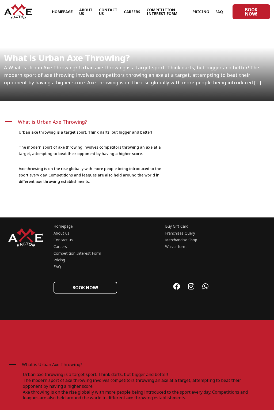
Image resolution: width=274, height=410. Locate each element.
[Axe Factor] (28, 11)
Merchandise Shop (181, 240)
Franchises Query (180, 233)
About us (86, 11)
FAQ (219, 11)
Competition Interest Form (162, 11)
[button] (90, 121)
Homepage (62, 11)
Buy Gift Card (176, 226)
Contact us (108, 11)
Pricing (200, 11)
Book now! (251, 12)
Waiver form (176, 246)
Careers (132, 11)
